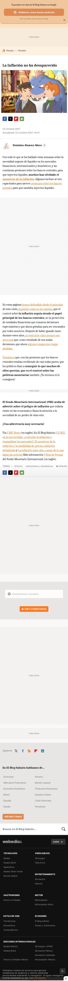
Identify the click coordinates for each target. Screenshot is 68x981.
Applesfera (8, 867)
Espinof (38, 883)
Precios (10, 50)
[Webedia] (12, 844)
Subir (56, 842)
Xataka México (10, 946)
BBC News (14, 432)
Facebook (5, 119)
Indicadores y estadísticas (39, 466)
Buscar (63, 829)
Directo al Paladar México (15, 959)
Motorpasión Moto (44, 904)
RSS (29, 750)
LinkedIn (42, 750)
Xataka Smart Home (13, 871)
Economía (8, 776)
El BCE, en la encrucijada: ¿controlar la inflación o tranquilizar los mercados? (34, 437)
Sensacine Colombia (45, 955)
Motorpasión (41, 900)
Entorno (19, 466)
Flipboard (16, 119)
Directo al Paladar (12, 900)
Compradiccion (10, 930)
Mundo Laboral (42, 782)
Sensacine (40, 879)
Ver (35, 609)
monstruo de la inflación (18, 179)
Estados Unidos (43, 794)
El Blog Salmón (42, 921)
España (7, 800)
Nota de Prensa (54, 454)
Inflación (63, 466)
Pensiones (40, 806)
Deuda (6, 806)
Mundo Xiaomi (10, 876)
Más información (37, 978)
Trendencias (9, 921)
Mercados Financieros (14, 782)
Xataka (6, 858)
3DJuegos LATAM (44, 946)
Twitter (10, 119)
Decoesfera (9, 925)
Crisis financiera (43, 800)
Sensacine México (44, 950)
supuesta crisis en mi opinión (35, 309)
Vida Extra (40, 862)
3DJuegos (40, 858)
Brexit (6, 794)
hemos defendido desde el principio (42, 304)
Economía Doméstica (14, 788)
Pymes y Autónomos (45, 925)
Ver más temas (13, 816)
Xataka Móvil (9, 862)
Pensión (22, 50)
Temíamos (9, 357)
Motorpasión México (45, 959)
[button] (29, 145)
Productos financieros (46, 788)
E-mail (22, 119)
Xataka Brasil (9, 950)
